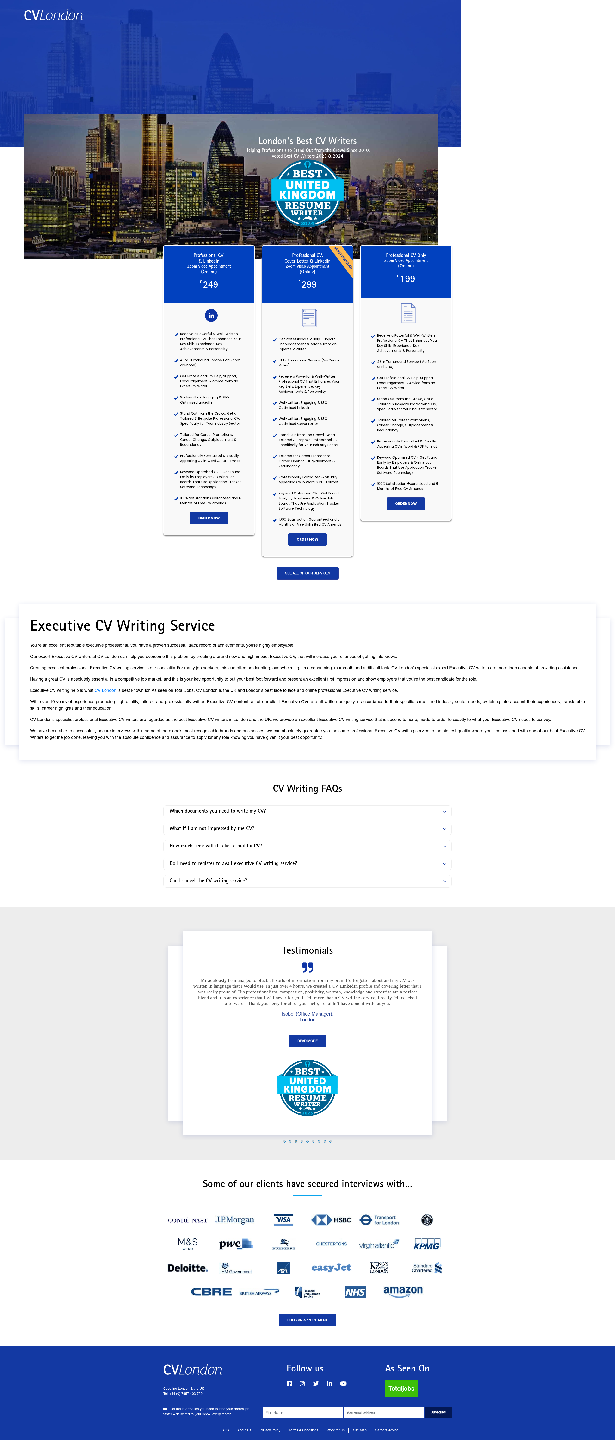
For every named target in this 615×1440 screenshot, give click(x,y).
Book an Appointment (514, 12)
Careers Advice (386, 1430)
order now (209, 518)
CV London (105, 690)
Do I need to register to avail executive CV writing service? (233, 863)
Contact (581, 12)
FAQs (225, 1430)
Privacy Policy (270, 1430)
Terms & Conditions (303, 1430)
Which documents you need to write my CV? (218, 811)
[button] (284, 1141)
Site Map (360, 1430)
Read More (307, 1041)
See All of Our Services (307, 573)
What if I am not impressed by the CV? (212, 829)
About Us (554, 12)
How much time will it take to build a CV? (216, 846)
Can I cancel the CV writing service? (208, 881)
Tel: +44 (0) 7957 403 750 (566, 22)
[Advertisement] (307, 67)
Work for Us (336, 1430)
